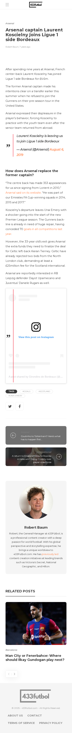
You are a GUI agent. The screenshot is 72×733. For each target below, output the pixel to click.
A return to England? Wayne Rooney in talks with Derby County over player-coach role (31, 459)
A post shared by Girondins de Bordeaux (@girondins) (40, 376)
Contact (34, 715)
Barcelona (11, 649)
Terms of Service (21, 723)
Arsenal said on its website (23, 192)
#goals (26, 391)
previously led (50, 554)
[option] (36, 633)
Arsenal (10, 23)
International (44, 452)
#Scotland (44, 391)
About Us (15, 715)
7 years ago (25, 47)
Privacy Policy (50, 723)
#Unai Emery (15, 395)
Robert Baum (12, 47)
